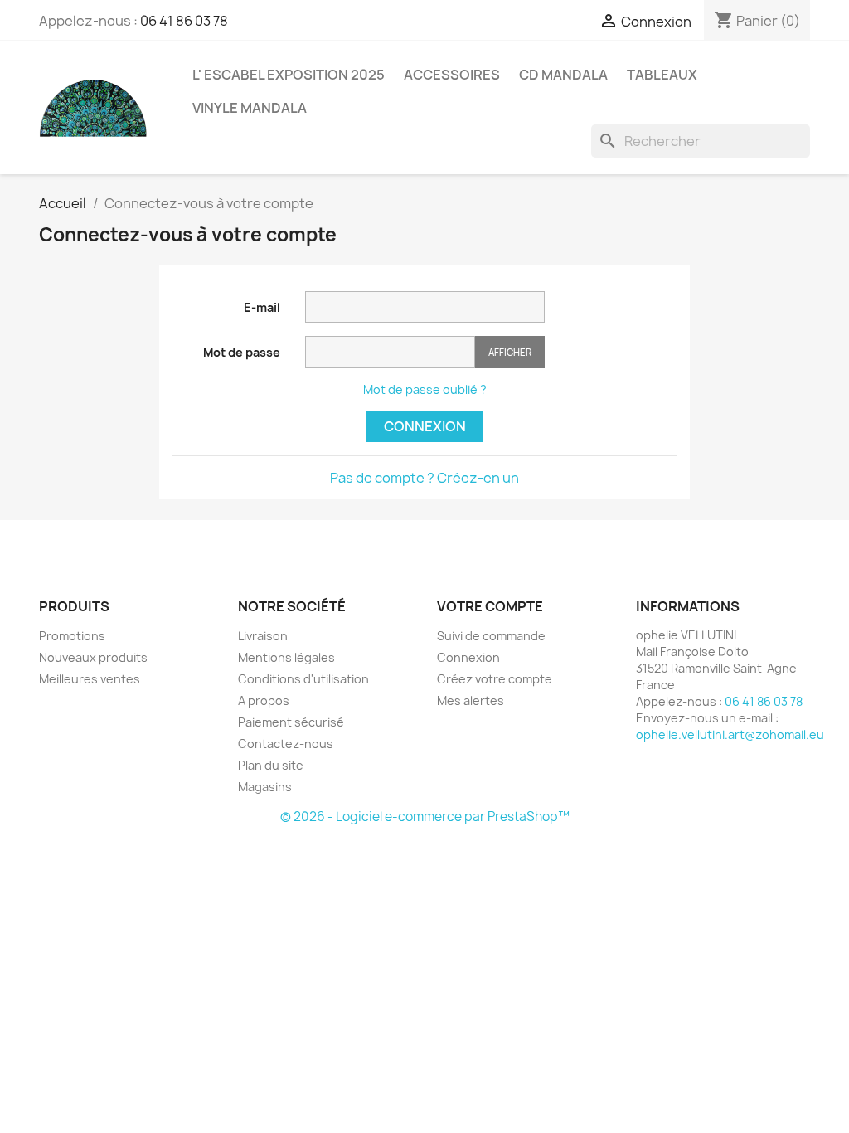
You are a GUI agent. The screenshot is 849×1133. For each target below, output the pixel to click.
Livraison (263, 636)
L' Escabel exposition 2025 (288, 75)
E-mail (262, 307)
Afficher (509, 352)
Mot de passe (241, 352)
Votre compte (490, 606)
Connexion (425, 426)
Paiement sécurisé (291, 722)
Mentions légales (286, 657)
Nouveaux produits (93, 657)
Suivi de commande (491, 636)
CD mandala (563, 75)
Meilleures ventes (89, 679)
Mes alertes (470, 700)
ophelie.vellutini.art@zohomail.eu (730, 734)
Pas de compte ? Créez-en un (424, 478)
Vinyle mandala (249, 108)
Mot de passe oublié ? (425, 389)
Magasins (265, 787)
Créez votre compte (494, 679)
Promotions (72, 636)
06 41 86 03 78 (184, 21)
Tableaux (662, 75)
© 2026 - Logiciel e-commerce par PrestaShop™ (425, 816)
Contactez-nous (285, 743)
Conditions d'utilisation (303, 679)
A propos (263, 700)
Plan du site (270, 765)
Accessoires (452, 75)
